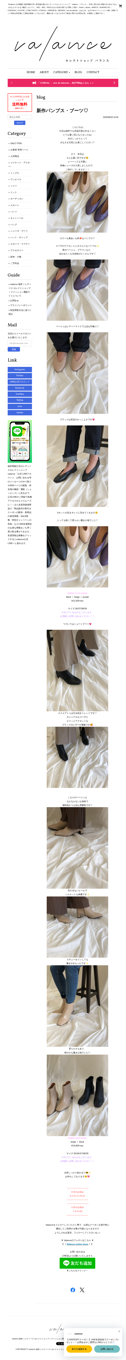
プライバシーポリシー (21, 305)
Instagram (20, 369)
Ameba (19, 412)
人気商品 (14, 156)
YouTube (20, 394)
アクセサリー (16, 250)
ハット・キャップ (19, 237)
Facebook (19, 388)
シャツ (13, 186)
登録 (14, 349)
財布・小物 (15, 257)
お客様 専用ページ (19, 149)
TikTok (19, 400)
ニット (13, 192)
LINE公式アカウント (20, 381)
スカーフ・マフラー (20, 244)
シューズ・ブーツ (19, 231)
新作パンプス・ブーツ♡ (62, 110)
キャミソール (16, 218)
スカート (14, 205)
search (19, 122)
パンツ (13, 211)
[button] (61, 72)
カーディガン (16, 198)
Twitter (19, 375)
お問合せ (14, 300)
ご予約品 (14, 263)
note (20, 406)
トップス (14, 173)
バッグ (13, 224)
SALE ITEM (16, 143)
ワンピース (15, 179)
